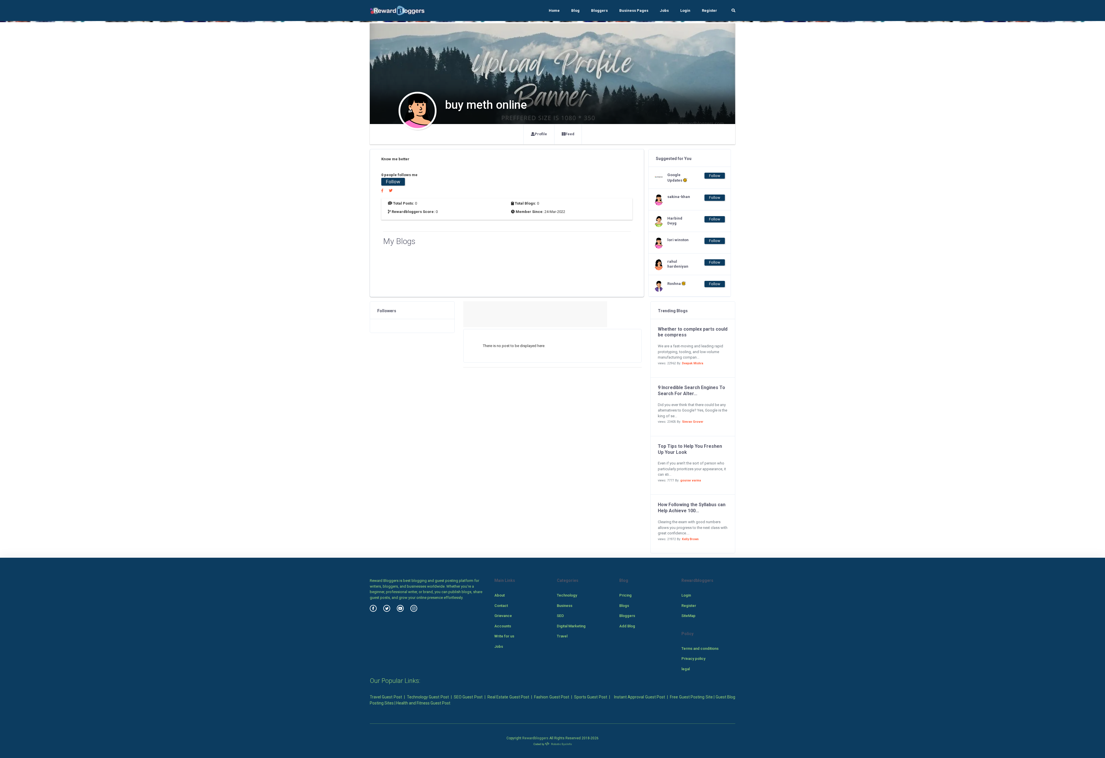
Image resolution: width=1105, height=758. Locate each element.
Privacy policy (693, 658)
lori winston (678, 240)
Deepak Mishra (692, 363)
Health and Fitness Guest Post (423, 703)
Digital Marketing (571, 626)
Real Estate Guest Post (508, 697)
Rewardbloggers (535, 738)
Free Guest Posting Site (691, 697)
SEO (560, 616)
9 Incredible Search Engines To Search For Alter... (691, 390)
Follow (393, 181)
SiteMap (688, 616)
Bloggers (599, 10)
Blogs (624, 605)
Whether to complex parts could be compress (692, 332)
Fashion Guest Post (551, 697)
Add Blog (627, 626)
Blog (575, 10)
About (499, 595)
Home (554, 10)
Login (685, 10)
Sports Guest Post (590, 697)
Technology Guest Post (428, 697)
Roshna (674, 283)
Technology (567, 595)
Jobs (664, 10)
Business (564, 605)
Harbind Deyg (674, 220)
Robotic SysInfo (561, 744)
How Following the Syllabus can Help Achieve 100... (691, 507)
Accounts (502, 626)
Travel (562, 636)
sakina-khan (678, 197)
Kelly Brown (690, 539)
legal (685, 669)
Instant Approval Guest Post (639, 697)
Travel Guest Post (386, 697)
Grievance (503, 616)
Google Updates (675, 177)
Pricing (625, 595)
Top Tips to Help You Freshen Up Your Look (690, 449)
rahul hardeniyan (677, 263)
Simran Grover (692, 422)
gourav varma (690, 480)
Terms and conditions (700, 648)
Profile (541, 134)
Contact (501, 605)
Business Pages (633, 10)
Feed (569, 134)
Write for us (504, 636)
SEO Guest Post (468, 697)
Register (709, 10)
